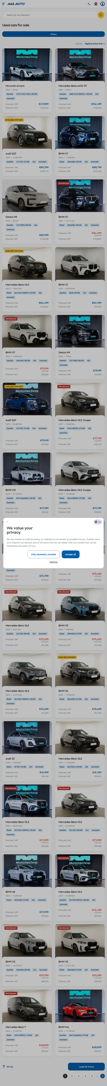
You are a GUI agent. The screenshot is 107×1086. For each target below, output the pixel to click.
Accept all (70, 554)
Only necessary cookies (43, 554)
